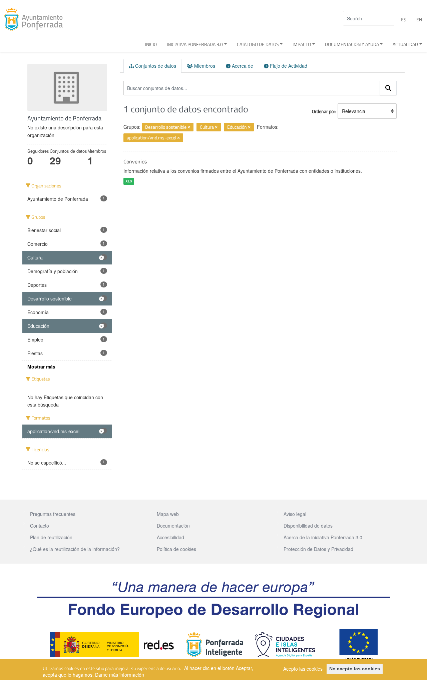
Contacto (39, 525)
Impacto (302, 44)
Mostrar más (41, 366)
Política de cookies (176, 549)
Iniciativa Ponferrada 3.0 (195, 44)
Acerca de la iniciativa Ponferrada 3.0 (323, 537)
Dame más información (119, 674)
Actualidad (405, 44)
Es (403, 19)
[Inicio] (36, 19)
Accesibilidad (170, 537)
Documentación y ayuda (352, 44)
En (419, 19)
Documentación (173, 525)
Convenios (135, 161)
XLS (128, 180)
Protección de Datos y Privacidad (318, 549)
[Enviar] (388, 88)
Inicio (151, 44)
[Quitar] (188, 127)
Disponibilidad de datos (308, 525)
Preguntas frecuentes (52, 514)
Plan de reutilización (51, 537)
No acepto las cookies (354, 668)
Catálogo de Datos (258, 44)
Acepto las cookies (303, 668)
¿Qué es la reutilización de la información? (75, 549)
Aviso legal (295, 514)
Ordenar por (323, 111)
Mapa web (168, 514)
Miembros (204, 65)
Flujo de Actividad (288, 65)
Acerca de (242, 65)
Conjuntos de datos (155, 65)
